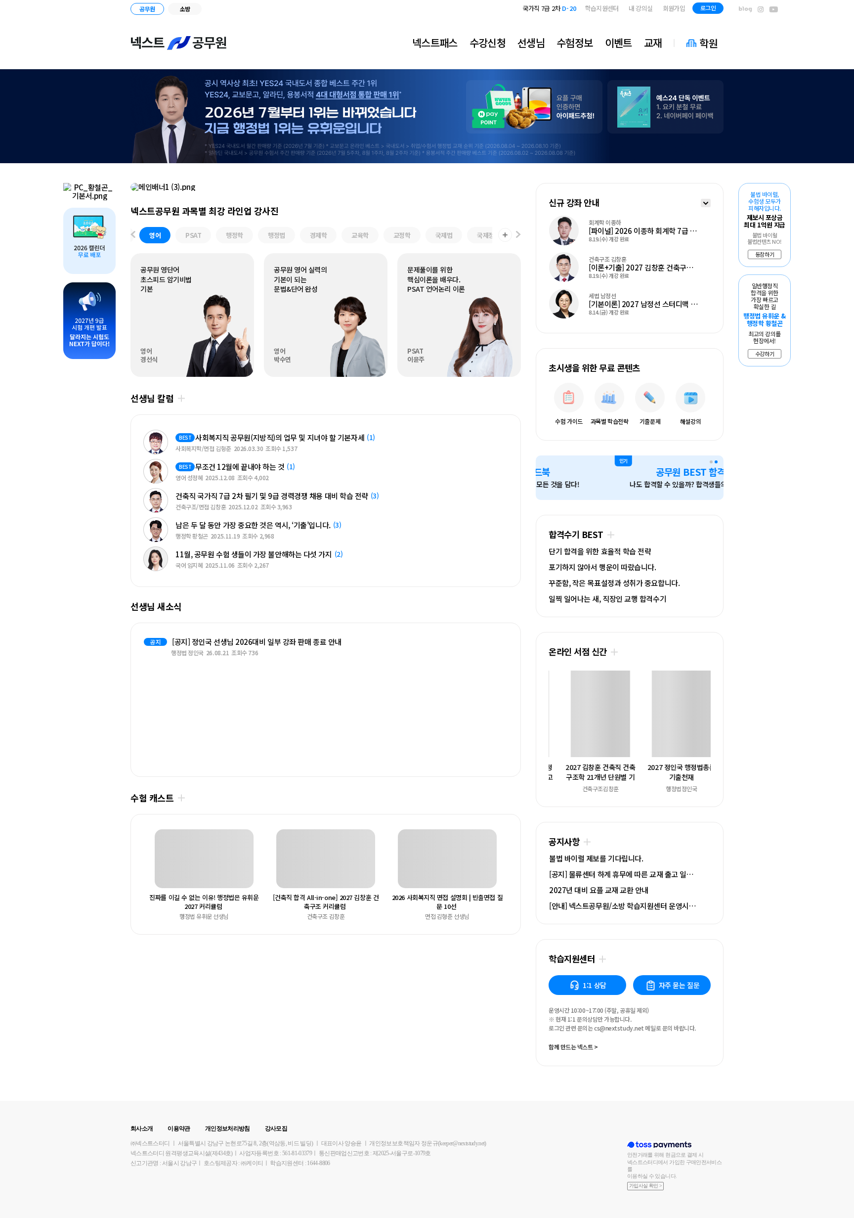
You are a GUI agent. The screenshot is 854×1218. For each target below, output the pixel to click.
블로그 (745, 9)
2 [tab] (716, 461)
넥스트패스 (435, 42)
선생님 (531, 42)
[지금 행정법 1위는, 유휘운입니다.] (427, 116)
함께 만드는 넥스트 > (573, 1047)
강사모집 (276, 1128)
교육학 (360, 235)
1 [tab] (711, 461)
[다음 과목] (518, 235)
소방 (185, 8)
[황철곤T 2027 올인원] (89, 191)
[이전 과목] (132, 235)
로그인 (708, 7)
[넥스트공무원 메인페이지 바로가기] (178, 43)
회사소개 (141, 1128)
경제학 (318, 235)
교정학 (402, 235)
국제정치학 (491, 235)
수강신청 (488, 42)
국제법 (444, 235)
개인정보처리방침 (227, 1128)
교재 (653, 42)
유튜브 (773, 9)
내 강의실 (641, 8)
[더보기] (706, 204)
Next (499, 860)
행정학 (234, 235)
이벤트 (618, 42)
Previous (151, 860)
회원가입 (674, 8)
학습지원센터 (602, 8)
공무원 (147, 8)
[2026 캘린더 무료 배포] (89, 241)
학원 (708, 43)
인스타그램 (760, 9)
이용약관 (179, 1128)
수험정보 (574, 42)
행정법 (276, 235)
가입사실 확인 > (645, 1185)
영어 (155, 235)
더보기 (181, 398)
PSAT (193, 235)
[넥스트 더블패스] (325, 187)
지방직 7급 (555, 8)
